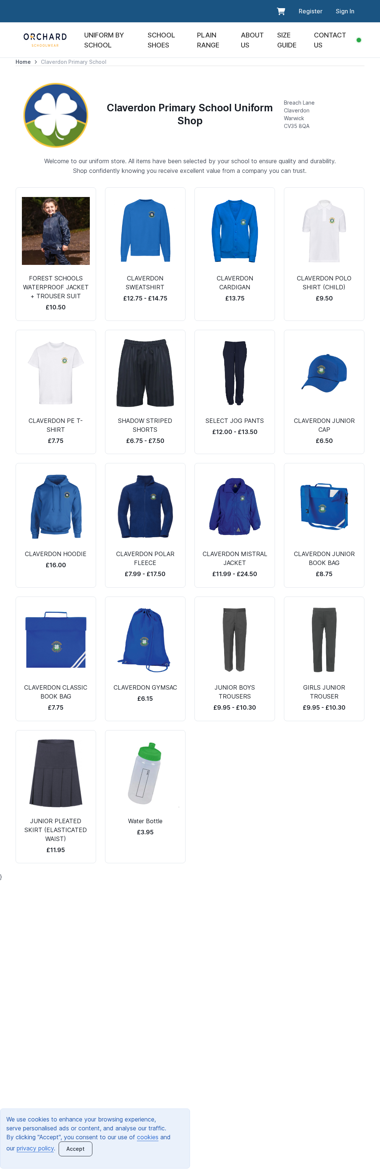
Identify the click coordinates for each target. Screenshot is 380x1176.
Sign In (345, 11)
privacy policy (35, 1148)
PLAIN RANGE (208, 40)
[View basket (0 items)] (281, 11)
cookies (147, 1137)
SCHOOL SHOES (161, 40)
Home (23, 62)
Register (310, 11)
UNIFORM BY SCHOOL (104, 40)
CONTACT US (330, 40)
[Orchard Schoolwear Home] (45, 40)
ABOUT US (252, 40)
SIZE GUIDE (287, 40)
